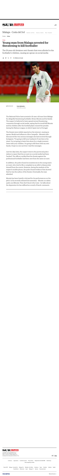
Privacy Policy (30, 460)
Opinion (36, 469)
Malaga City (21, 467)
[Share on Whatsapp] (3, 58)
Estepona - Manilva (40, 32)
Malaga (8, 36)
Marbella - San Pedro (30, 32)
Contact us (10, 460)
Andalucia (36, 467)
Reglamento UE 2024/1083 (40, 460)
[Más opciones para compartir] (11, 58)
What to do (22, 469)
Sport (27, 469)
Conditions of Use (23, 460)
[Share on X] (8, 58)
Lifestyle (49, 467)
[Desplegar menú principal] (56, 25)
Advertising (49, 460)
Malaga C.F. (31, 469)
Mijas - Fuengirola (48, 32)
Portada (4, 36)
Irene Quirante (21, 106)
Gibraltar (45, 467)
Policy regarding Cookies (29, 462)
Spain (41, 467)
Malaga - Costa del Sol (13, 32)
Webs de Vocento (52, 473)
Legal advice (15, 460)
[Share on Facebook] (6, 58)
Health (54, 467)
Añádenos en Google (19, 58)
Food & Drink (15, 469)
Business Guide (43, 469)
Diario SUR (6, 467)
